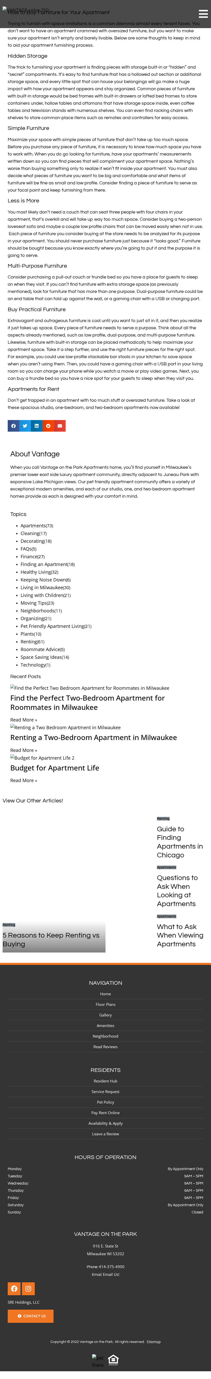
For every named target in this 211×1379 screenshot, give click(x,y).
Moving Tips (34, 603)
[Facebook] (14, 1288)
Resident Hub (105, 1081)
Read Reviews (105, 1046)
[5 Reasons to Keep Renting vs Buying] (54, 884)
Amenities (105, 1025)
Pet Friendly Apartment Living (52, 626)
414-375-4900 (112, 1266)
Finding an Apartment (44, 564)
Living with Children (42, 595)
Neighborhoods (38, 611)
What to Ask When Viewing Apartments (180, 935)
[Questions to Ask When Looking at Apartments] (131, 888)
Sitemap (154, 1341)
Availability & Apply (106, 1123)
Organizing (32, 618)
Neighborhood (105, 1036)
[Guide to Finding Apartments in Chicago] (131, 839)
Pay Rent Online (105, 1112)
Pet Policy (105, 1102)
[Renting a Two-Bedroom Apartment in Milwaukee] (105, 727)
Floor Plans (106, 1004)
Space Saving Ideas (41, 657)
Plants (27, 634)
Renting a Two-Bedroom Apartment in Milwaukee (93, 737)
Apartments (33, 525)
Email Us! (111, 1274)
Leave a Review (105, 1133)
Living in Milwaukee (42, 587)
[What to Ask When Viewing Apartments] (131, 933)
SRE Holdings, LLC (23, 1302)
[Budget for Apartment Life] (105, 757)
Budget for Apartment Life (54, 768)
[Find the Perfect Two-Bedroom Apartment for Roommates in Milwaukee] (105, 688)
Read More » (23, 720)
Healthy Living (36, 572)
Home (105, 993)
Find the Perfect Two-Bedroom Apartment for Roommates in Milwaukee (87, 702)
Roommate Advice (40, 649)
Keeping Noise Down (43, 580)
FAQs (26, 549)
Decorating (32, 541)
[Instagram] (28, 1288)
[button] (13, 426)
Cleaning (30, 533)
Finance (29, 556)
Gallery (105, 1014)
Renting (29, 641)
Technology (33, 665)
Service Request (105, 1091)
